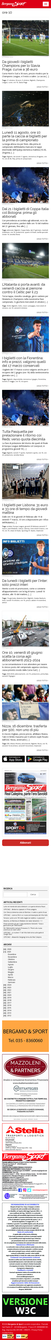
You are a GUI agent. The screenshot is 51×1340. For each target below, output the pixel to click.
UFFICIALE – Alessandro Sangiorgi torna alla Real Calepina (23, 937)
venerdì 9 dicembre (26, 746)
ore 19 (7, 531)
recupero (24, 381)
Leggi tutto (42, 87)
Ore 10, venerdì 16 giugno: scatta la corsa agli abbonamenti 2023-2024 (22, 656)
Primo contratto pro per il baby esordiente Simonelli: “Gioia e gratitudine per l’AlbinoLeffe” (23, 924)
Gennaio (11, 982)
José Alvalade (12, 529)
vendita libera (15, 234)
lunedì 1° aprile (19, 453)
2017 (9, 1003)
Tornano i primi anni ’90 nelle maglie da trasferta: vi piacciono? (24, 918)
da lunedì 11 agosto (20, 157)
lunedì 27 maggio (8, 381)
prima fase (44, 674)
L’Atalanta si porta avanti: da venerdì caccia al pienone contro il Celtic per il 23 (23, 288)
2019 (9, 997)
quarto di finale (30, 232)
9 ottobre (25, 80)
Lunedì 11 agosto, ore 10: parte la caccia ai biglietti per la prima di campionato (24, 136)
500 (8, 744)
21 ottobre (11, 80)
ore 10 (15, 82)
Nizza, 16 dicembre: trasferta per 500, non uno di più (24, 728)
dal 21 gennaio (35, 230)
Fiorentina (42, 379)
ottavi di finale (15, 531)
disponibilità (17, 379)
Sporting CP (26, 531)
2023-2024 (10, 674)
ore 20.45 (8, 159)
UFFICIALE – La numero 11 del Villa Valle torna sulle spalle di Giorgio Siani (24, 933)
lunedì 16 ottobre (13, 600)
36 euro (18, 80)
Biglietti (32, 80)
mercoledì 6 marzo (37, 529)
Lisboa (20, 529)
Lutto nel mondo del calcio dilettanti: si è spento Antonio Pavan (24, 907)
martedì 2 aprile (32, 453)
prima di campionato (24, 159)
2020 (9, 995)
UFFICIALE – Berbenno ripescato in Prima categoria (20, 909)
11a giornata (11, 598)
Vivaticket (39, 531)
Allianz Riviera (15, 744)
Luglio (10, 967)
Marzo (10, 977)
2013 (9, 1013)
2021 (9, 992)
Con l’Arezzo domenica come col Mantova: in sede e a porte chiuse (25, 912)
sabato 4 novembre (38, 600)
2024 (9, 985)
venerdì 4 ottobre (20, 308)
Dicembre (12, 954)
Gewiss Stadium (39, 598)
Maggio (11, 972)
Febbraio (11, 980)
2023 (9, 987)
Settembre (12, 962)
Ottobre (11, 959)
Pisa (13, 159)
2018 (9, 1000)
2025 (9, 952)
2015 (9, 1008)
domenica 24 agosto (35, 157)
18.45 (9, 306)
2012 (9, 1015)
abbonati (10, 230)
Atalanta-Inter (22, 598)
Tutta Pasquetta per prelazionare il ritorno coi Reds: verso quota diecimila (23, 435)
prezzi (28, 600)
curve (10, 82)
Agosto (11, 964)
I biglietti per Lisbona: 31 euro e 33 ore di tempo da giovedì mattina (25, 509)
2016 (9, 1005)
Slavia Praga (23, 82)
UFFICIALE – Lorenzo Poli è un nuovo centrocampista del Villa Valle (25, 915)
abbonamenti (20, 674)
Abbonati (25, 842)
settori (4, 603)
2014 (9, 1010)
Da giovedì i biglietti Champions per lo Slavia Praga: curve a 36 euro (21, 65)
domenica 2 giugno (30, 379)
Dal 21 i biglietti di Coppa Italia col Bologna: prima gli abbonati (25, 213)
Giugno (11, 969)
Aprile (10, 974)
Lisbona (26, 529)
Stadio (33, 531)
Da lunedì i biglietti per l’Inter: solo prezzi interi (25, 582)
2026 (9, 949)
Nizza (40, 744)
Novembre (12, 957)
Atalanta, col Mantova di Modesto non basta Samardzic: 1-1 (23, 921)
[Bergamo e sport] (25, 1036)
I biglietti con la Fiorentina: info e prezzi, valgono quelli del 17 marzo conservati (24, 362)
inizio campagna (29, 306)
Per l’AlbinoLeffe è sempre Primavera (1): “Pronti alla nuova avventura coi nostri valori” (23, 929)
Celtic (20, 306)
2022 (9, 990)
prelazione (20, 232)
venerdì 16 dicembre (10, 746)
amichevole (26, 744)
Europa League (18, 526)
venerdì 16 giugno (8, 676)
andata (9, 526)
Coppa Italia (25, 230)
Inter (4, 600)
